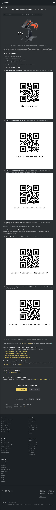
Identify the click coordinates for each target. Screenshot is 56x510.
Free (24, 406)
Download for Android (50, 491)
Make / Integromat (33, 425)
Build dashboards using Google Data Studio (16, 355)
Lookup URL (31, 450)
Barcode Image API (33, 442)
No (37, 399)
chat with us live (7, 364)
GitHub (9, 491)
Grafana (30, 433)
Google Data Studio (33, 429)
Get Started (22, 389)
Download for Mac (50, 494)
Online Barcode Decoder (6, 444)
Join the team (4, 461)
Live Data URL (32, 446)
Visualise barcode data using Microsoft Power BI (17, 357)
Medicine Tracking (5, 421)
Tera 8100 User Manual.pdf (12, 372)
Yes (31, 399)
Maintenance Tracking (6, 423)
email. (20, 364)
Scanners (8, 407)
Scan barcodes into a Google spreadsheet (16, 353)
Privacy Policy (4, 471)
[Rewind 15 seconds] (26, 14)
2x (40, 14)
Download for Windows (42, 494)
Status (2, 479)
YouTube (6, 491)
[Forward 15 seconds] (28, 14)
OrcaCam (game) (5, 452)
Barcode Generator (5, 440)
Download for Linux (42, 497)
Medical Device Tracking (6, 419)
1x (34, 14)
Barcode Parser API (33, 444)
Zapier (30, 423)
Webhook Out (32, 454)
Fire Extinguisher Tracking (7, 429)
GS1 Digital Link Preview (6, 446)
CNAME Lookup (4, 450)
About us (3, 463)
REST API (31, 440)
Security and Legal (5, 469)
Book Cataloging (5, 431)
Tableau (30, 431)
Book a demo (34, 389)
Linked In (12, 491)
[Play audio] (4, 14)
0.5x (32, 14)
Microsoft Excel (32, 419)
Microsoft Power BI (33, 427)
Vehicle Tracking (5, 425)
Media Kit (3, 481)
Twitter (2, 491)
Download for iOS (42, 491)
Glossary (3, 475)
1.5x (38, 14)
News (2, 477)
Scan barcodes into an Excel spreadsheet (16, 351)
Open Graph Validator (6, 448)
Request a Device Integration (42, 379)
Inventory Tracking (5, 427)
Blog (2, 473)
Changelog (3, 467)
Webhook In (31, 452)
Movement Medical (27, 343)
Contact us (3, 465)
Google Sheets (32, 421)
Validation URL (32, 448)
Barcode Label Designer (6, 442)
